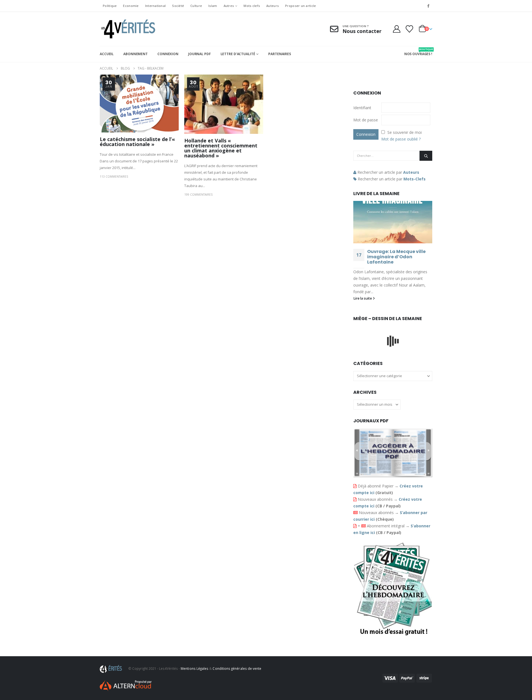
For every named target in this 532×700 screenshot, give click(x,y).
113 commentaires (114, 176)
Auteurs (272, 6)
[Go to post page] (392, 222)
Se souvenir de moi (404, 132)
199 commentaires (198, 194)
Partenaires (279, 54)
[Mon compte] (396, 29)
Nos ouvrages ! (418, 51)
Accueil (107, 54)
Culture (196, 6)
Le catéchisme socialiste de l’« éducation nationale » (137, 141)
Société (178, 6)
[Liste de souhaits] (409, 29)
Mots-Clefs (414, 179)
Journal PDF (199, 54)
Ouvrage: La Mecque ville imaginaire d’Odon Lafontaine (396, 256)
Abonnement (135, 54)
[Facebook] (428, 5)
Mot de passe (365, 119)
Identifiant (362, 107)
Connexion (167, 54)
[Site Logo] (127, 29)
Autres (229, 6)
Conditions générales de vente (237, 668)
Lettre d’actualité (238, 54)
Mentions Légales (194, 668)
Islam (212, 6)
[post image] (139, 103)
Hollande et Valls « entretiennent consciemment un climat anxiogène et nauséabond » (220, 148)
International (155, 6)
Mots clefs (252, 6)
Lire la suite (363, 298)
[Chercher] (426, 156)
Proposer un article (300, 6)
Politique (110, 6)
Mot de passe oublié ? (401, 139)
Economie (131, 6)
